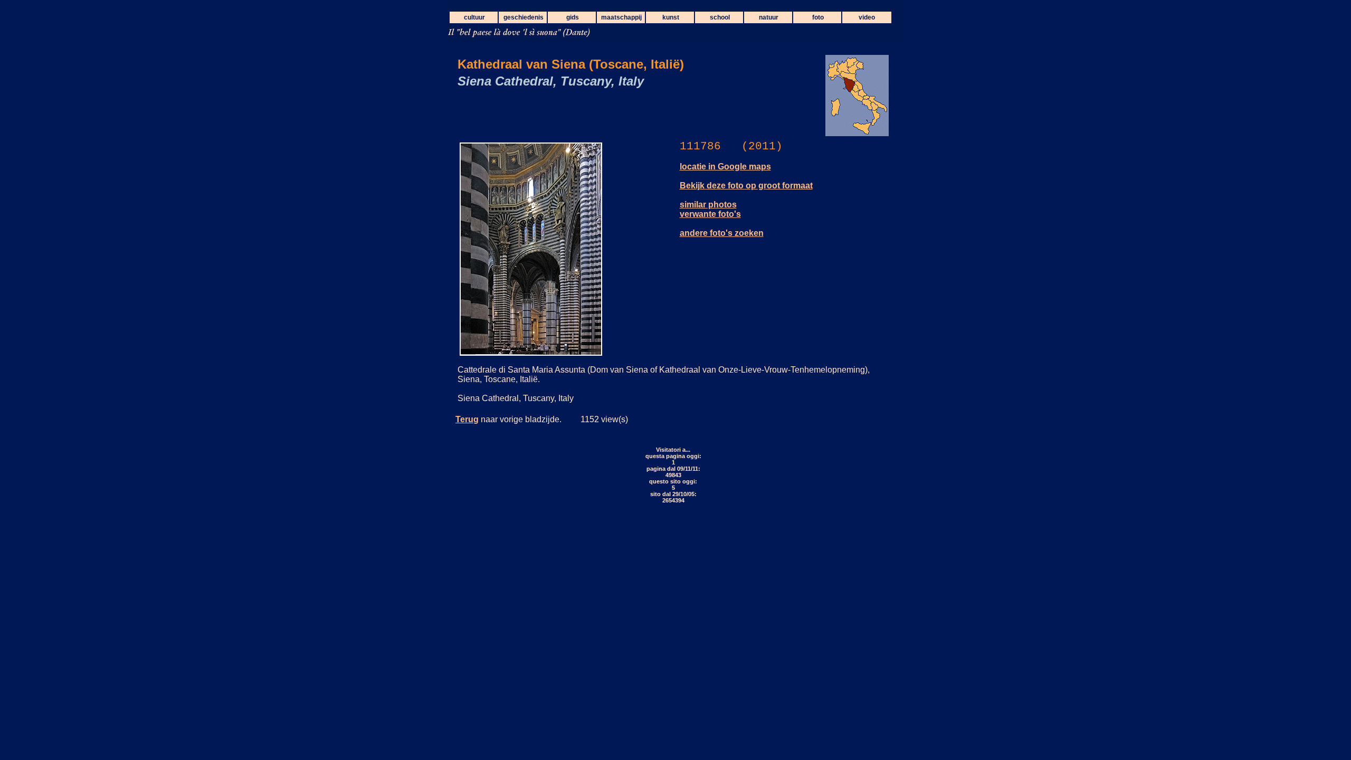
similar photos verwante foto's (710, 209)
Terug (467, 419)
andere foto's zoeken (722, 233)
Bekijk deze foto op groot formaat (746, 185)
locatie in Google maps (725, 166)
